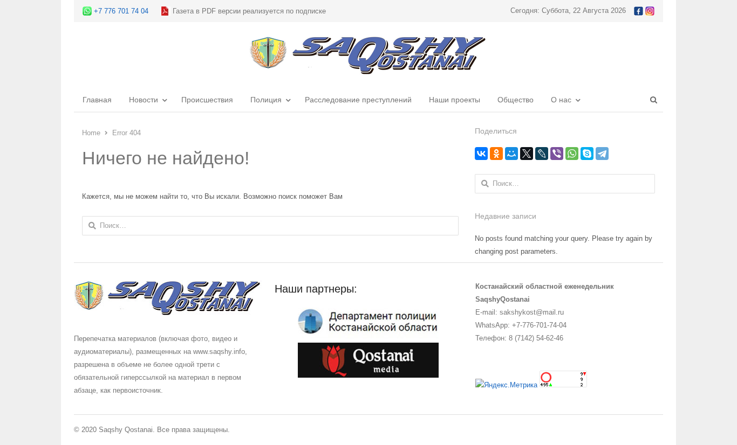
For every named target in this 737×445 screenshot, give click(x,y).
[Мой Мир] (511, 153)
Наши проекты (454, 99)
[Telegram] (602, 153)
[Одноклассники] (496, 153)
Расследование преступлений (358, 99)
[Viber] (556, 153)
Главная (97, 99)
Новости (143, 99)
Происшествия (207, 99)
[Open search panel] (653, 99)
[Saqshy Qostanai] (368, 69)
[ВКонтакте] (481, 153)
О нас (561, 99)
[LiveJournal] (541, 153)
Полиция (266, 99)
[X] (526, 153)
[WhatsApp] (571, 153)
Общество (515, 99)
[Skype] (587, 153)
